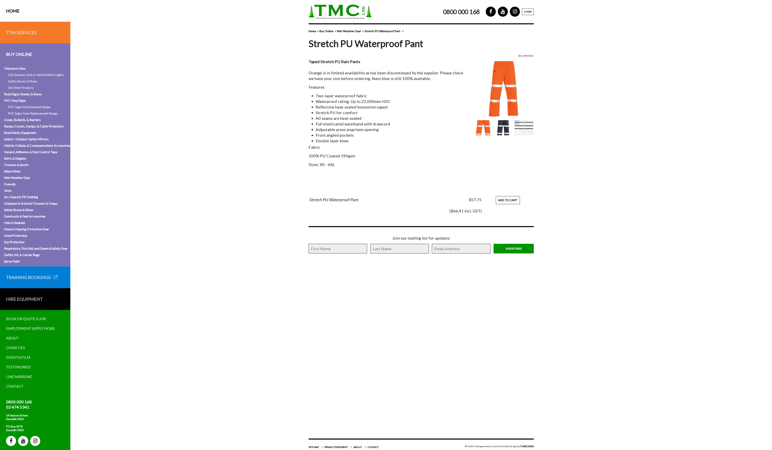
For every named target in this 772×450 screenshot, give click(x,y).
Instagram (35, 441)
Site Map (314, 447)
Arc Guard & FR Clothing (21, 197)
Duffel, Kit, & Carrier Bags (22, 255)
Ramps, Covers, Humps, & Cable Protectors (34, 126)
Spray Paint (12, 261)
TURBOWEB (527, 446)
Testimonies (18, 367)
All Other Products (21, 87)
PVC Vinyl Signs (15, 100)
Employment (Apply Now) (30, 328)
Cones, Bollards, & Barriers (22, 120)
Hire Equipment (24, 299)
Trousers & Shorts (16, 165)
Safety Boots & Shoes (22, 81)
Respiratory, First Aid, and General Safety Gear (36, 248)
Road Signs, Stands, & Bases (23, 94)
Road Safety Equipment (20, 132)
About (12, 338)
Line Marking (19, 376)
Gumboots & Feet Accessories (25, 216)
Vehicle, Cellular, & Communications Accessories (37, 145)
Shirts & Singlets (15, 158)
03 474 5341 (17, 407)
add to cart (507, 200)
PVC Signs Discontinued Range (29, 107)
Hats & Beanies (14, 222)
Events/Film (18, 357)
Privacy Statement (336, 447)
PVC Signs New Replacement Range (32, 113)
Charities (15, 347)
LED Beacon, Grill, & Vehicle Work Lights (36, 75)
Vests (8, 190)
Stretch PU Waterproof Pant (382, 31)
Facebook (11, 441)
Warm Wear (12, 171)
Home (13, 10)
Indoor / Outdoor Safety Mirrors (26, 139)
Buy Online (19, 54)
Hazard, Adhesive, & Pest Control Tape (30, 152)
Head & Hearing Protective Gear (26, 229)
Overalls (10, 184)
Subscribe (514, 248)
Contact (15, 386)
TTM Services (21, 32)
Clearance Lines (15, 68)
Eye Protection (14, 242)
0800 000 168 (19, 401)
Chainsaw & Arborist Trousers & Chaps (30, 203)
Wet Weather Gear (17, 177)
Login (528, 11)
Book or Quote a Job (26, 319)
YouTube (23, 441)
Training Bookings (29, 277)
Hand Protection (15, 235)
